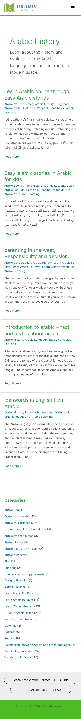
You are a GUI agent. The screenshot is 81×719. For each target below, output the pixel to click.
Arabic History (44, 104)
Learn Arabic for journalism (26, 529)
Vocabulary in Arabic (18, 657)
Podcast (42, 108)
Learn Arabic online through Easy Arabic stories (36, 94)
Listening (29, 108)
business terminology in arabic (24, 574)
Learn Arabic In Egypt (26, 266)
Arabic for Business (17, 522)
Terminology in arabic (18, 651)
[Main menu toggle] (73, 8)
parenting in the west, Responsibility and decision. (36, 253)
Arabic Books (13, 185)
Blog (58, 104)
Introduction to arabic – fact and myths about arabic (36, 330)
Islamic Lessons (54, 185)
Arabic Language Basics (41, 339)
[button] (40, 680)
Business (10, 567)
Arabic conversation (17, 262)
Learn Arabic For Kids (18, 593)
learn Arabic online (21, 612)
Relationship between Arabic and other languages (37, 644)
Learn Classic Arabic (56, 266)
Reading (55, 108)
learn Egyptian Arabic (18, 619)
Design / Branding (16, 580)
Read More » (12, 157)
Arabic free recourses (18, 104)
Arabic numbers (14, 555)
